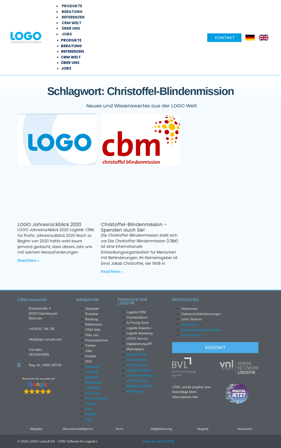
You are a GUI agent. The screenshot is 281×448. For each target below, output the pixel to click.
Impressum (189, 308)
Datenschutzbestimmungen (201, 314)
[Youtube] (259, 441)
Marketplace (135, 349)
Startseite (92, 308)
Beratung (72, 11)
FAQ (88, 361)
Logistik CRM (136, 312)
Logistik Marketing (139, 333)
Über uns (71, 28)
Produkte (72, 6)
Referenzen (73, 17)
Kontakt (90, 356)
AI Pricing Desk (137, 323)
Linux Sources (191, 319)
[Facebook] (231, 441)
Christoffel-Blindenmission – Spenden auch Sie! (134, 227)
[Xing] (240, 441)
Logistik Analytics (138, 328)
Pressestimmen (96, 340)
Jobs (67, 34)
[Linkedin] (249, 441)
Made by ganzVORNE (159, 441)
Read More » (28, 260)
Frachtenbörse (136, 317)
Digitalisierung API (139, 344)
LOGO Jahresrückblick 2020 (49, 224)
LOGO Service (137, 338)
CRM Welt (71, 22)
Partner (90, 345)
